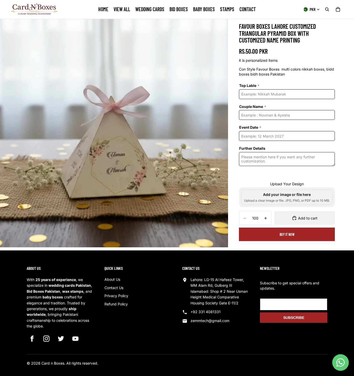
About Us (112, 279)
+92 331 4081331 (205, 312)
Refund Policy (116, 304)
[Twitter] (61, 338)
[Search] (327, 9)
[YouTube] (75, 338)
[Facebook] (32, 338)
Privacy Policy (116, 295)
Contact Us (113, 287)
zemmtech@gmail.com (209, 320)
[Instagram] (46, 338)
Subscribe (293, 318)
